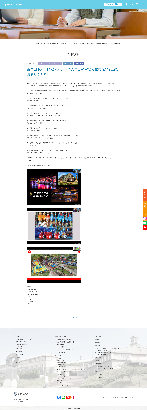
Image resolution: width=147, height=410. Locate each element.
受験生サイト (145, 208)
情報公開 (19, 346)
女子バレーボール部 (63, 376)
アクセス (18, 357)
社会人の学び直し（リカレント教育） (107, 368)
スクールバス (19, 360)
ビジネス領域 (68, 64)
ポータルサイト (20, 351)
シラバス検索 (19, 354)
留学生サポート (61, 367)
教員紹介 (19, 348)
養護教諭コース (62, 344)
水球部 (60, 383)
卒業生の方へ (98, 358)
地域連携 (97, 345)
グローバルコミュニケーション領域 (50, 64)
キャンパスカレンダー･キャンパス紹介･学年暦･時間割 (71, 369)
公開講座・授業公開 (102, 350)
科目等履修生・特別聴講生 (104, 366)
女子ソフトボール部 (63, 385)
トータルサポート (61, 358)
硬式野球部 (61, 374)
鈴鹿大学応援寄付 (113, 4)
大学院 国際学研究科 (62, 352)
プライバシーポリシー (117, 397)
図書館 (97, 339)
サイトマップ (98, 374)
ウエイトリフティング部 (64, 378)
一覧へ (73, 317)
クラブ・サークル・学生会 (64, 371)
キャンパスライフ (60, 355)
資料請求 (145, 193)
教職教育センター (61, 360)
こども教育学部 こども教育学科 (65, 342)
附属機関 (97, 342)
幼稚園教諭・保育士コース (65, 349)
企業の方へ (98, 360)
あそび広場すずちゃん (102, 355)
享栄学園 (18, 363)
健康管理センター (61, 362)
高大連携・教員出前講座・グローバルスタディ (109, 348)
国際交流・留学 (61, 364)
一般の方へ (98, 363)
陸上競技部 (61, 380)
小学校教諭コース (63, 347)
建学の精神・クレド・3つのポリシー (27, 339)
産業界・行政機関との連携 (104, 352)
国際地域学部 (79, 64)
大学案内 (18, 337)
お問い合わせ (98, 377)
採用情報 (97, 371)
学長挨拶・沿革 (21, 342)
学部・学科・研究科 (60, 337)
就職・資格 (98, 337)
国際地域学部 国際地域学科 (64, 339)
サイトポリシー (129, 397)
